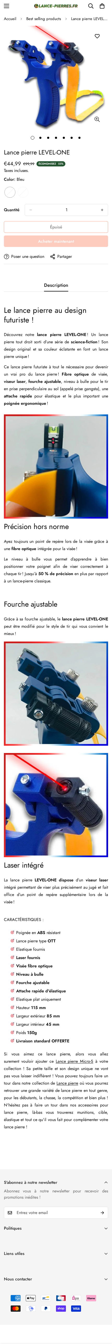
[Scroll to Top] (102, 1316)
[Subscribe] (102, 1213)
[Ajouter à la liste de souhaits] (97, 36)
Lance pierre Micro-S (75, 1061)
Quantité (12, 210)
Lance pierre (67, 1083)
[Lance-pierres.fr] (56, 6)
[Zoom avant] (97, 119)
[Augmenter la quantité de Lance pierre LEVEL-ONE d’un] (102, 210)
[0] (102, 6)
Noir (23, 192)
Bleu (10, 192)
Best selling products (43, 19)
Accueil (10, 19)
